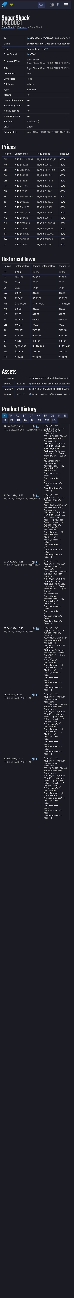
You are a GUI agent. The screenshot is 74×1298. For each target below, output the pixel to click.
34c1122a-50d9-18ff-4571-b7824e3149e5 (52, 394)
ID (59, 415)
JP (5, 420)
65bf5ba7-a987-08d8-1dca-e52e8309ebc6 (52, 383)
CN (38, 415)
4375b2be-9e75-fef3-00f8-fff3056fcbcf (51, 389)
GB (52, 415)
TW (47, 420)
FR (45, 415)
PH (25, 420)
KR (11, 420)
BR (24, 415)
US (54, 420)
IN (65, 415)
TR (39, 420)
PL (32, 420)
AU (17, 415)
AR (10, 415)
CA (31, 415)
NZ (18, 420)
